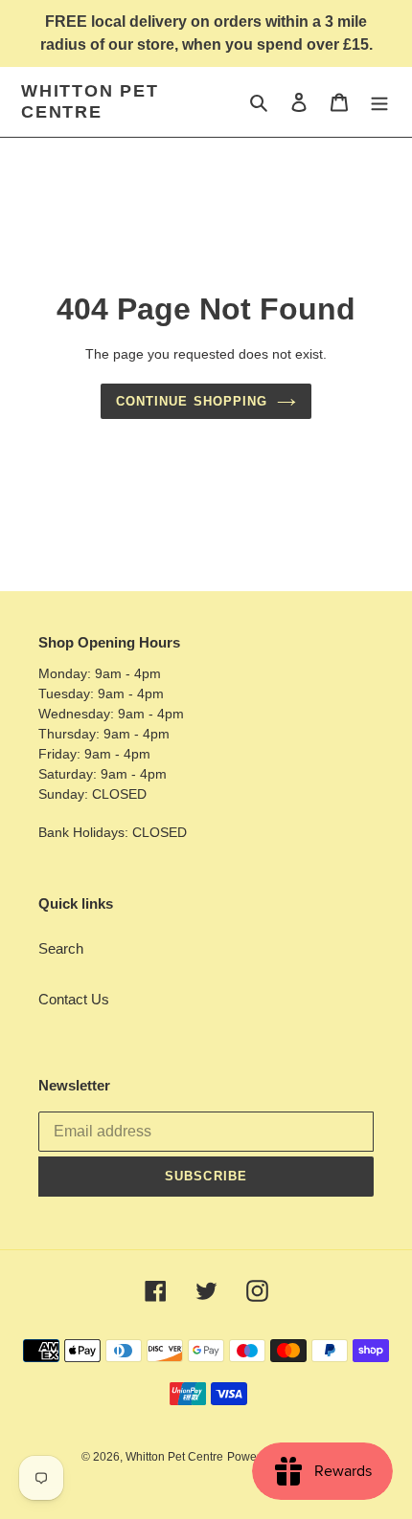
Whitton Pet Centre (90, 101)
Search (60, 948)
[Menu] (379, 101)
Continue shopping (191, 401)
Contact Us (73, 999)
